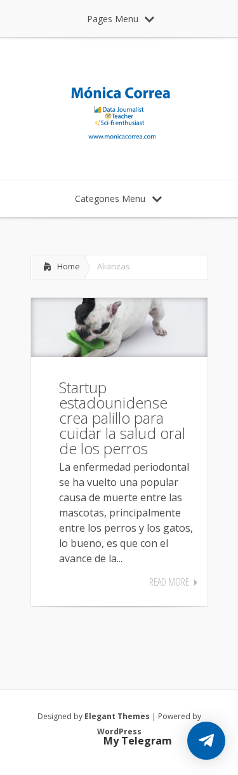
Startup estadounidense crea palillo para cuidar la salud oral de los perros (122, 418)
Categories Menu (110, 198)
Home (68, 266)
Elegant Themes (117, 716)
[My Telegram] (206, 741)
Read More (169, 582)
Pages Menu (112, 19)
